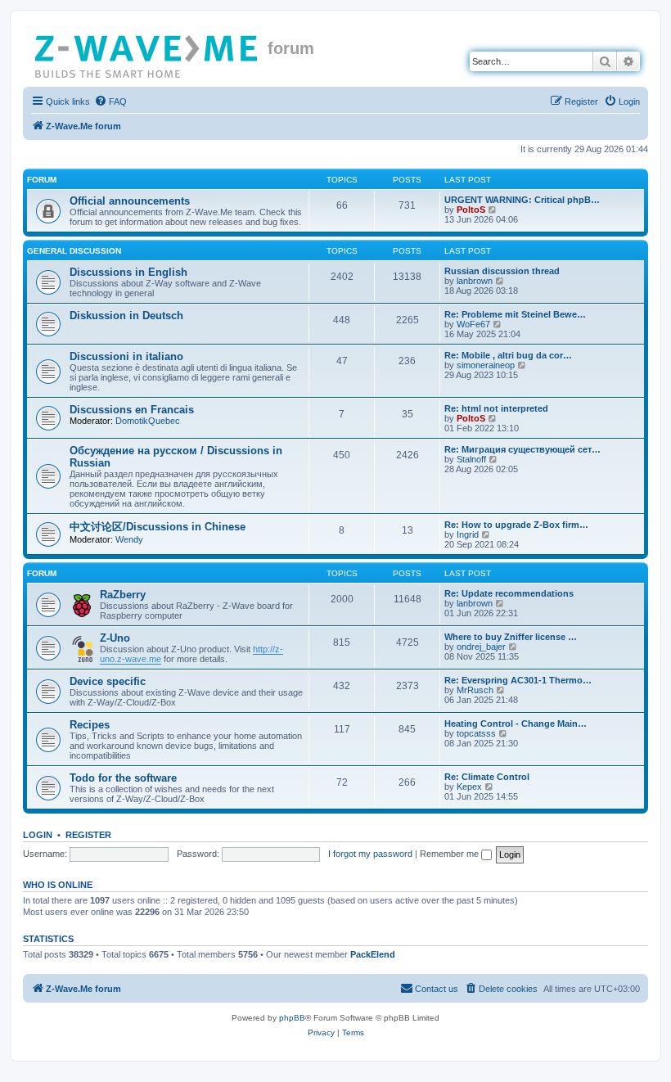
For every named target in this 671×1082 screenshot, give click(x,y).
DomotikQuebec (147, 421)
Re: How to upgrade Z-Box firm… (516, 525)
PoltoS (471, 209)
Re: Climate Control (486, 777)
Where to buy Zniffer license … (510, 637)
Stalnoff (471, 459)
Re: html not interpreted (496, 408)
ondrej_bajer (481, 646)
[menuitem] (110, 101)
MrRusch (475, 690)
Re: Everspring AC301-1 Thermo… (518, 680)
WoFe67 (473, 324)
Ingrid (468, 534)
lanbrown (475, 281)
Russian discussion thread (502, 271)
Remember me (450, 854)
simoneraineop (486, 365)
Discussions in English (128, 272)
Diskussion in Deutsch (126, 315)
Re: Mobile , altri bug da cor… (508, 355)
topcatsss (476, 733)
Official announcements (130, 201)
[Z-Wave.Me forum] (147, 53)
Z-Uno (115, 638)
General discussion (74, 250)
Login (37, 835)
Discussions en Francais (132, 409)
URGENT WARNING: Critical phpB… (522, 200)
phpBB (292, 1017)
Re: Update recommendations (509, 593)
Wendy (129, 539)
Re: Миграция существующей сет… (522, 449)
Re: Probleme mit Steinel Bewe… (515, 314)
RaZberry (123, 594)
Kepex (469, 786)
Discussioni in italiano (126, 356)
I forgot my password (370, 854)
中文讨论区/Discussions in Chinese (157, 527)
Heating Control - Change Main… (515, 723)
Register (88, 835)
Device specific (108, 681)
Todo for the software (123, 778)
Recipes (90, 725)
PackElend (372, 954)
